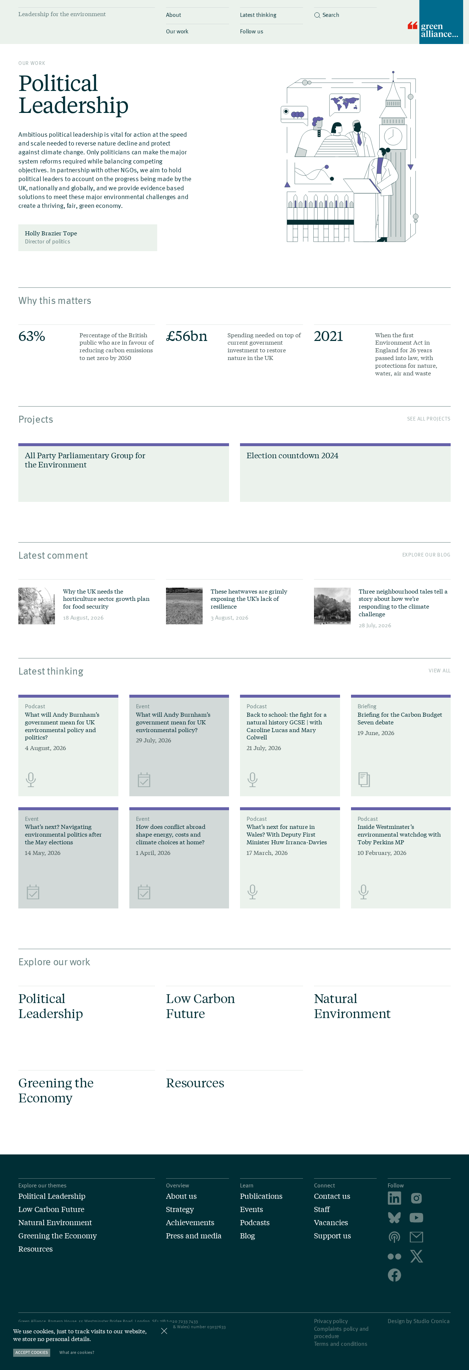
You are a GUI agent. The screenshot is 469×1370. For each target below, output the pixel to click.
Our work (31, 62)
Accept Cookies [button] (31, 1352)
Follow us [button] (251, 31)
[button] (345, 12)
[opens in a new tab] (416, 1198)
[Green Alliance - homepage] (436, 23)
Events (251, 1209)
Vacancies (331, 1222)
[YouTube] (416, 1218)
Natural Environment (55, 1222)
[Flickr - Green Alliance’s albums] (394, 1256)
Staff (322, 1209)
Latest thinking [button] (258, 14)
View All (440, 670)
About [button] (173, 14)
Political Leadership (51, 1195)
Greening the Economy (57, 1235)
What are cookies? (76, 1352)
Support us (332, 1235)
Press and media (194, 1235)
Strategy (180, 1209)
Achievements (190, 1222)
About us (181, 1195)
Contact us (332, 1195)
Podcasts (255, 1222)
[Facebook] (394, 1275)
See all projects (429, 418)
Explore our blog (426, 554)
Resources (35, 1248)
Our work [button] (177, 31)
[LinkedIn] (394, 1198)
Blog (247, 1235)
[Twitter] (416, 1257)
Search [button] (330, 14)
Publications (261, 1195)
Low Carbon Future (51, 1209)
